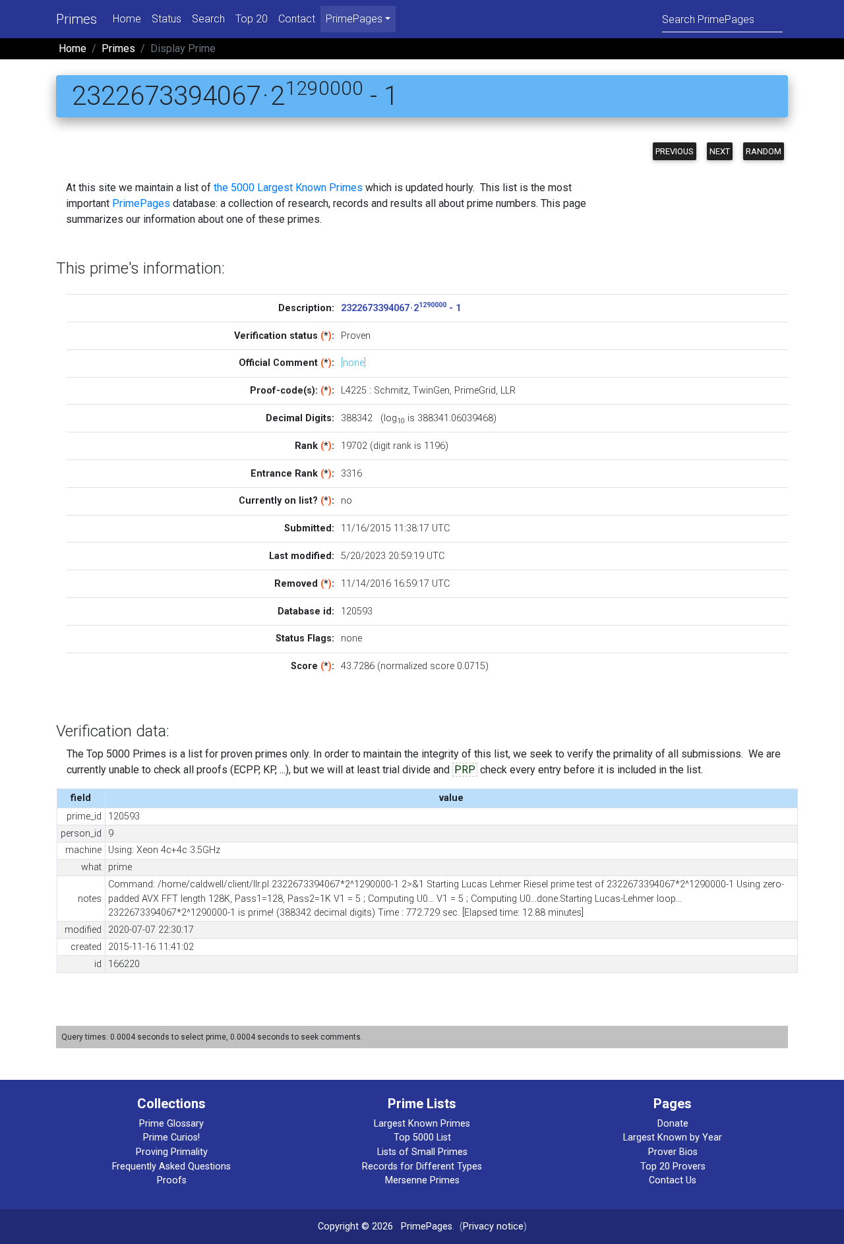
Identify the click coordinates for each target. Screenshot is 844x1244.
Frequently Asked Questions (171, 1166)
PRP (464, 769)
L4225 (354, 390)
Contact (296, 19)
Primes (76, 19)
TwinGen (431, 390)
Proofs (172, 1180)
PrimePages (141, 203)
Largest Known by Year (672, 1137)
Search (208, 19)
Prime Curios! (171, 1137)
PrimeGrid (475, 390)
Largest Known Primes (422, 1123)
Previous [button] (674, 151)
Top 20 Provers (673, 1166)
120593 (357, 611)
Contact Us (672, 1180)
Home (127, 19)
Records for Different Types (422, 1166)
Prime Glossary (171, 1123)
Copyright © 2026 (355, 1226)
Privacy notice (493, 1226)
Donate (672, 1123)
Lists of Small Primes (422, 1152)
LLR (508, 390)
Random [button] (763, 151)
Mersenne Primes (422, 1180)
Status (166, 19)
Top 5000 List (422, 1137)
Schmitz (391, 390)
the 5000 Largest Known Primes (288, 187)
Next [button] (719, 151)
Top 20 (251, 19)
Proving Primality (172, 1152)
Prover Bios (673, 1152)
